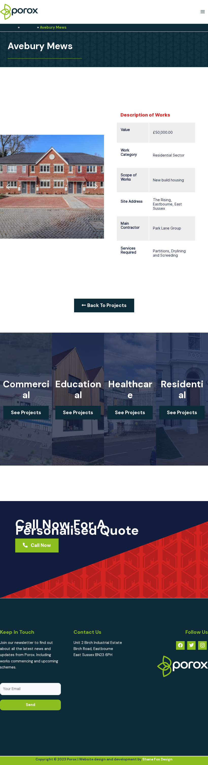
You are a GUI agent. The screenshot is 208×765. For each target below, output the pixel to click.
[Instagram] (202, 645)
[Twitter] (191, 645)
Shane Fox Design (157, 759)
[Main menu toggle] (202, 11)
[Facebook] (180, 645)
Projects (28, 27)
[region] (52, 187)
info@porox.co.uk (88, 673)
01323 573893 (86, 667)
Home (11, 27)
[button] (8, 187)
